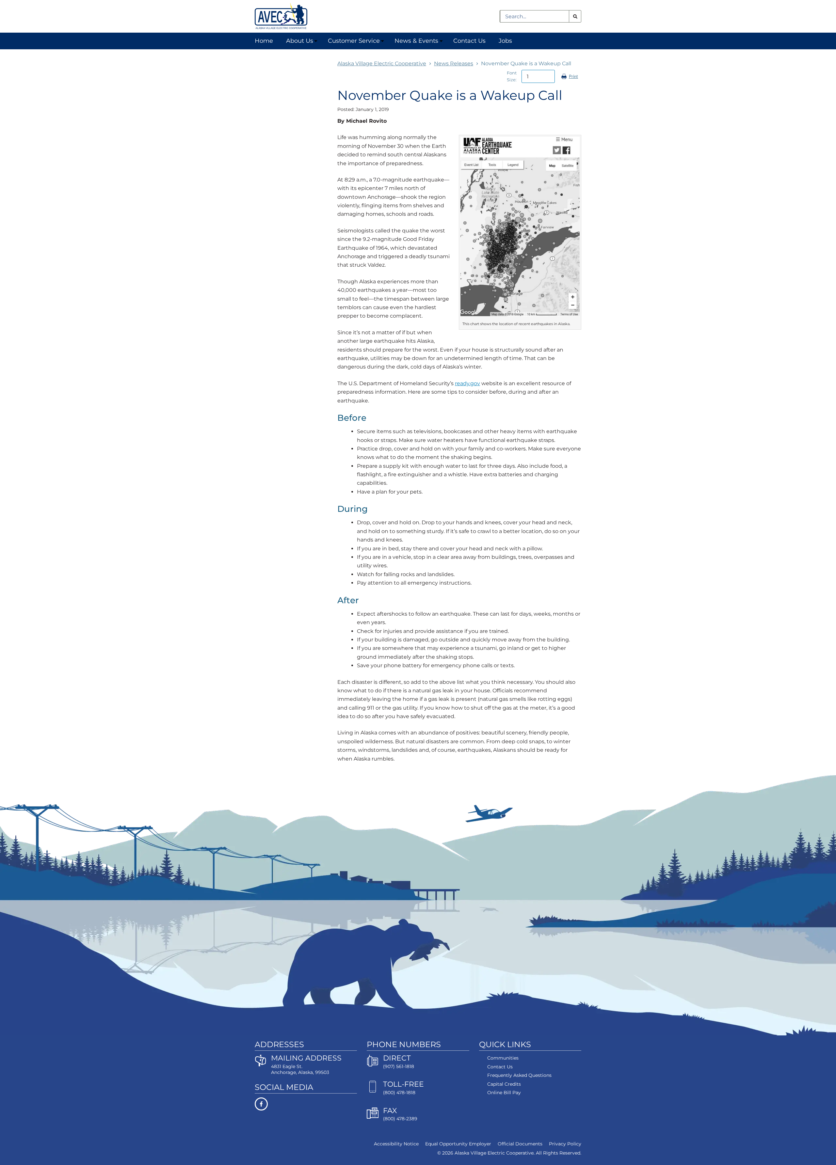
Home (264, 40)
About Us (299, 40)
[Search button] (575, 16)
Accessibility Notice (396, 1144)
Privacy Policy (565, 1144)
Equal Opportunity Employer (458, 1144)
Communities (503, 1058)
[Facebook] (306, 1103)
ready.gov (467, 383)
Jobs (505, 40)
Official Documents (520, 1144)
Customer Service (354, 40)
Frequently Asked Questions (519, 1075)
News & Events (416, 40)
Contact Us (469, 40)
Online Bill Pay (504, 1092)
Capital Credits (504, 1084)
